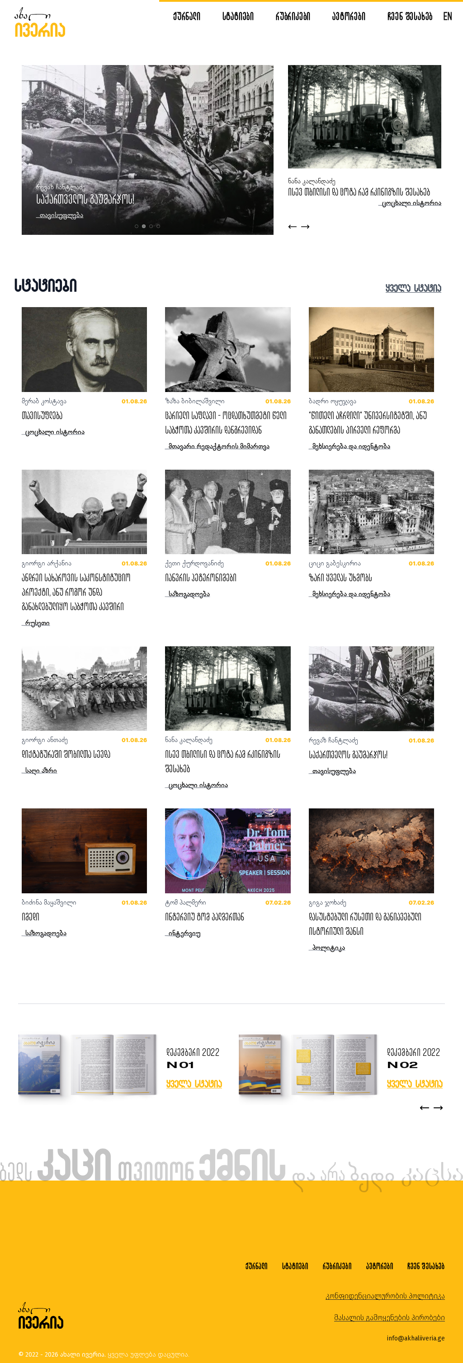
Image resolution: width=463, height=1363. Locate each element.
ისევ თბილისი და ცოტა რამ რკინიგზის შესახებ (359, 191)
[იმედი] (84, 850)
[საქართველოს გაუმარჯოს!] (371, 688)
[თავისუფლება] (84, 349)
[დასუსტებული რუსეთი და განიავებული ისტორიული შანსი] (371, 850)
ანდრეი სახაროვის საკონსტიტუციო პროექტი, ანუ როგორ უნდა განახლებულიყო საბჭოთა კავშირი (76, 592)
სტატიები (238, 16)
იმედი (30, 916)
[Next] (438, 1108)
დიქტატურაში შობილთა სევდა (66, 754)
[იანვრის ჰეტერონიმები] (227, 512)
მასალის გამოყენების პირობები (389, 1317)
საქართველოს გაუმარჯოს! (85, 199)
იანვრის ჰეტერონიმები (200, 577)
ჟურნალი (187, 16)
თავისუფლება (42, 415)
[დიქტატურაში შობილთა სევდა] (84, 688)
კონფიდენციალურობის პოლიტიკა (385, 1296)
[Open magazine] (87, 1065)
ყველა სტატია (413, 288)
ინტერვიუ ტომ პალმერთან (204, 916)
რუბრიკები (293, 16)
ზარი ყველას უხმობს (340, 577)
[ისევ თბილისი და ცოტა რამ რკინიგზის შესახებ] (227, 688)
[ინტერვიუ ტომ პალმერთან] (227, 850)
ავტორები (348, 16)
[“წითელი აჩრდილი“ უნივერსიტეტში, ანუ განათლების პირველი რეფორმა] (371, 349)
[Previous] (424, 1108)
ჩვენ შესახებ (410, 16)
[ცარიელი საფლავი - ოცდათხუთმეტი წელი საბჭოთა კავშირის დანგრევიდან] (227, 349)
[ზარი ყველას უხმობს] (371, 512)
